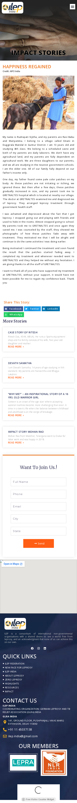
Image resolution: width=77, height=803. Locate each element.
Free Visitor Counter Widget (40, 799)
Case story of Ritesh (22, 332)
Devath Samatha (20, 363)
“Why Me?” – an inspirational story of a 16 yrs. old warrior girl (38, 395)
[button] (72, 6)
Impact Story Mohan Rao (26, 431)
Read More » (16, 346)
